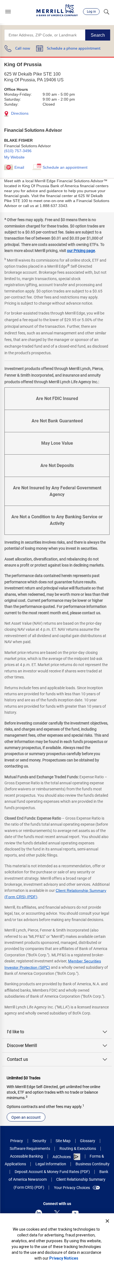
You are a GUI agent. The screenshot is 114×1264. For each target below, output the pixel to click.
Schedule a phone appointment (73, 49)
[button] (8, 11)
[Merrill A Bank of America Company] (57, 10)
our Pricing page (81, 250)
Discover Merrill (22, 1045)
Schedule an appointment (65, 167)
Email (19, 167)
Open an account (26, 1117)
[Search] (106, 11)
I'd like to (15, 1031)
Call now (22, 49)
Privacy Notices (63, 1258)
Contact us (17, 1059)
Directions (19, 113)
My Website (14, 157)
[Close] (107, 1221)
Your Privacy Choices (72, 1187)
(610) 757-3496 (18, 151)
